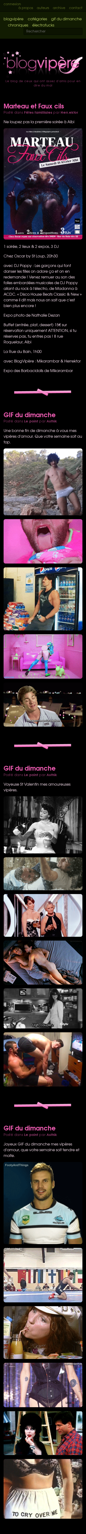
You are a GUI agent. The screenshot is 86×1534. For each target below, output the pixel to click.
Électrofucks (43, 25)
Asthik (52, 421)
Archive (59, 7)
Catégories (37, 18)
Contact (75, 7)
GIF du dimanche (66, 18)
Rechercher (81, 32)
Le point (31, 421)
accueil (43, 64)
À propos (25, 7)
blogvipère (13, 18)
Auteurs (43, 7)
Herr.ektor (69, 112)
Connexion (12, 3)
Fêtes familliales (38, 112)
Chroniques (18, 25)
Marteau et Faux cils (34, 105)
